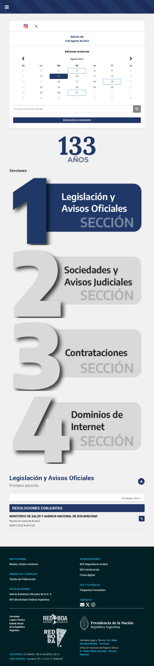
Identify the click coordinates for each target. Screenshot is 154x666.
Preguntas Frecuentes (93, 590)
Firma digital (87, 575)
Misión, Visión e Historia (23, 564)
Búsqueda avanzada (77, 120)
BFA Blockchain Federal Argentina (29, 599)
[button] (132, 498)
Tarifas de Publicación (22, 579)
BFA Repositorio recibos (94, 564)
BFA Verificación (89, 569)
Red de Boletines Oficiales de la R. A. (30, 594)
